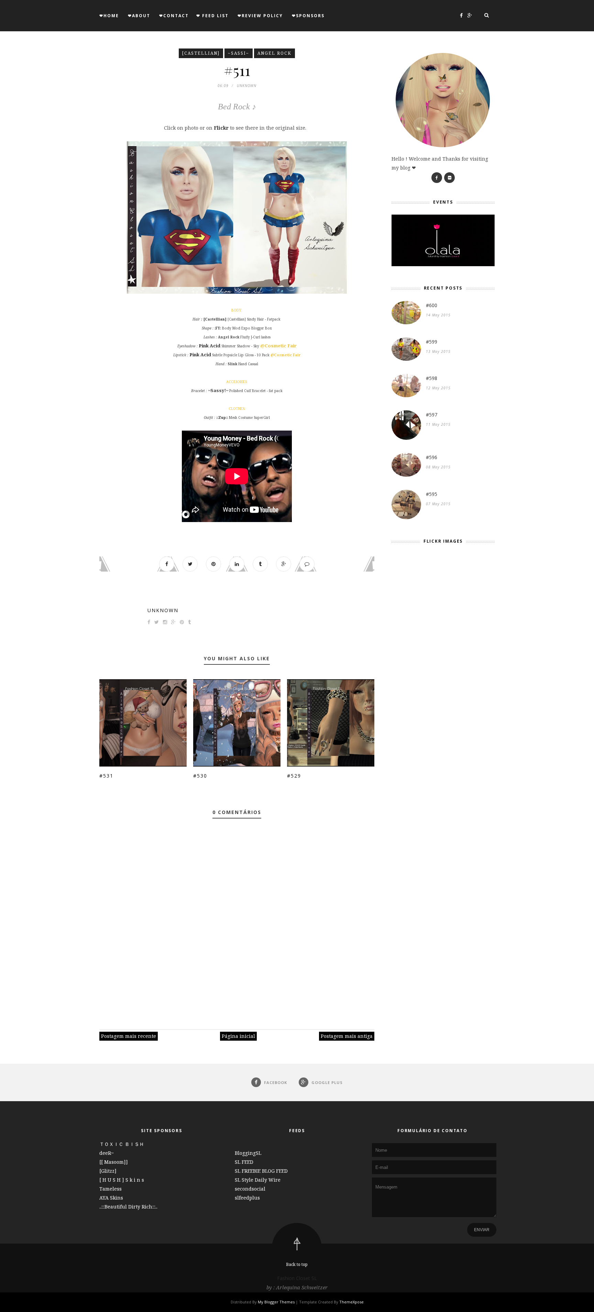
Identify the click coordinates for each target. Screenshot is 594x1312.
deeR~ (106, 1153)
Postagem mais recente (128, 1036)
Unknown (162, 610)
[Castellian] (201, 53)
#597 (431, 414)
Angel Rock (274, 53)
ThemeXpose (351, 1301)
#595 (431, 494)
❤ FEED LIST (212, 16)
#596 (431, 457)
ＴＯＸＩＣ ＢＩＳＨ (121, 1144)
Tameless (110, 1188)
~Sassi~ (238, 53)
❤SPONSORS (308, 16)
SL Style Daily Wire (257, 1180)
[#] (436, 177)
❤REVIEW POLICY (260, 16)
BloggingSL (248, 1153)
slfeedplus (247, 1197)
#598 (431, 378)
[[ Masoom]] (113, 1162)
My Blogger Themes (276, 1301)
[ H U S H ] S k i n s (121, 1180)
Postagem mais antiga (347, 1036)
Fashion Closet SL (297, 1278)
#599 (431, 341)
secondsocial (250, 1188)
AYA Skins (111, 1197)
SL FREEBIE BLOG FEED (261, 1171)
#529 (294, 775)
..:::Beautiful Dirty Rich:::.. (128, 1206)
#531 (106, 775)
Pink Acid (209, 346)
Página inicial (238, 1036)
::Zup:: (222, 417)
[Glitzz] (108, 1171)
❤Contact (174, 16)
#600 (431, 305)
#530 (200, 775)
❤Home (109, 16)
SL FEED (244, 1162)
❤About (139, 16)
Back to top (297, 1264)
